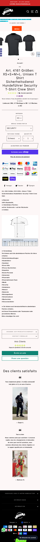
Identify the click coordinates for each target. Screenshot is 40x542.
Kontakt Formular (20, 336)
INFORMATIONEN (20, 500)
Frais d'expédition (16, 98)
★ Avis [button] (21, 540)
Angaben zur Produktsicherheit (20, 331)
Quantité (28, 134)
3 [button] (22, 59)
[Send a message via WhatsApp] (3, 529)
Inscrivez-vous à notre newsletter (20, 493)
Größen (19, 113)
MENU (16, 29)
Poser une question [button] (20, 358)
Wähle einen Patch (19, 123)
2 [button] (20, 59)
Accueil (19, 63)
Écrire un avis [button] (20, 353)
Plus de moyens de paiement (20, 157)
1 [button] (18, 59)
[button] (12, 93)
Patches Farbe (14, 134)
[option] (20, 3)
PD (20, 66)
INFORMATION (20, 506)
